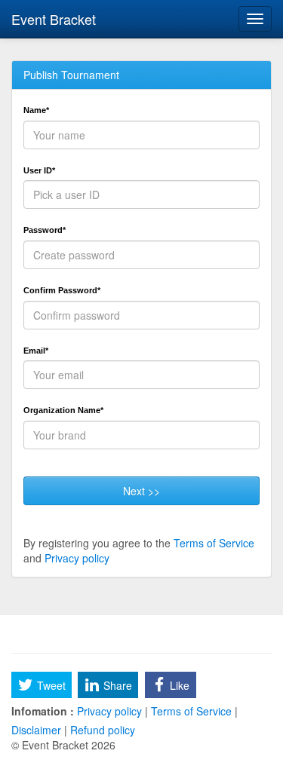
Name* (36, 110)
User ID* (39, 170)
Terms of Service (214, 542)
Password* (44, 229)
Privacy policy (77, 557)
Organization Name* (63, 410)
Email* (35, 350)
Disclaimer (37, 729)
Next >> (141, 490)
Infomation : (42, 710)
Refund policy (101, 729)
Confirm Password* (61, 290)
